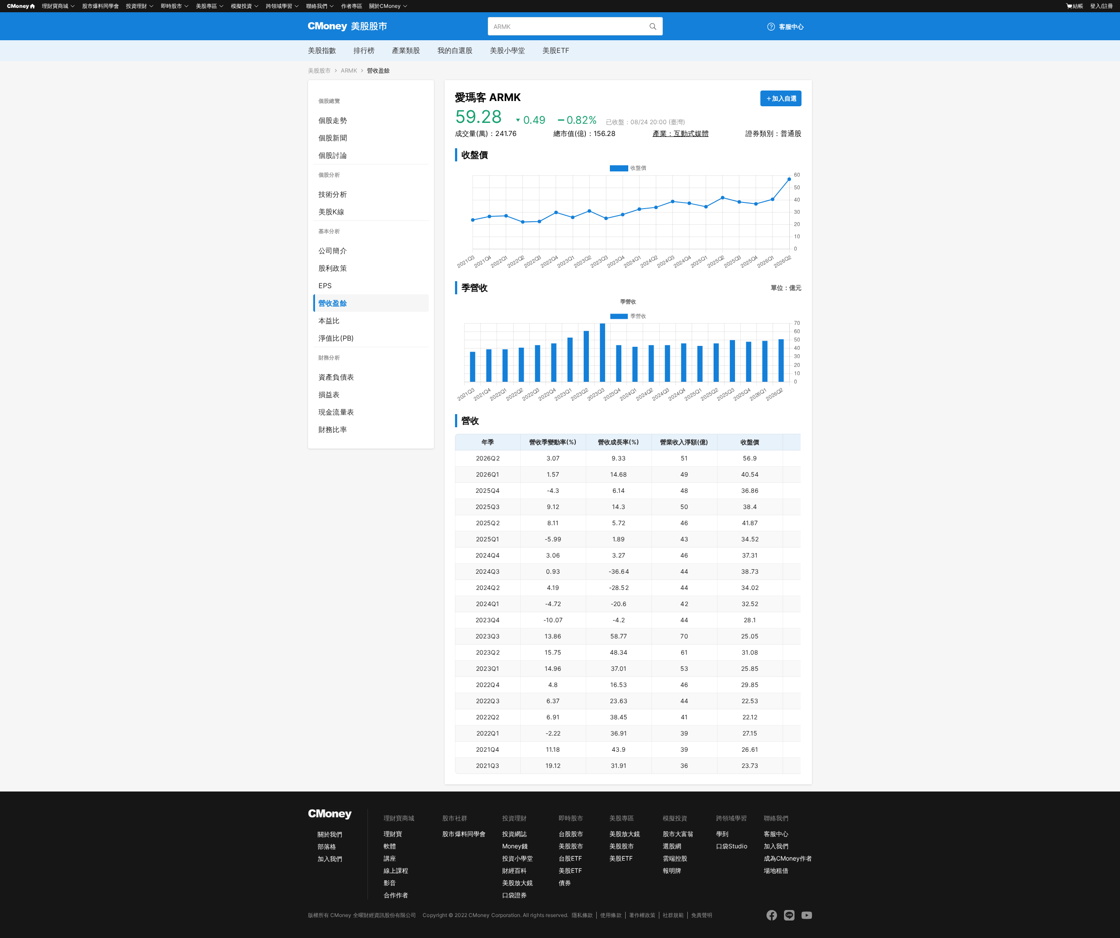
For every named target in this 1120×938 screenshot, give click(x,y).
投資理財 (136, 6)
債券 (565, 882)
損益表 (329, 394)
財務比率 (332, 429)
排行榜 (364, 50)
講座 (390, 858)
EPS (325, 285)
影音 (390, 882)
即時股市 (171, 6)
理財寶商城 (55, 6)
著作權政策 (642, 915)
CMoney (18, 6)
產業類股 (406, 50)
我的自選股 (455, 50)
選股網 (672, 846)
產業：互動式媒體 (681, 133)
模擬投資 (241, 6)
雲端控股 (675, 858)
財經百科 (514, 870)
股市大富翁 (678, 833)
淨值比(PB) (336, 338)
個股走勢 (332, 120)
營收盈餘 (378, 70)
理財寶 (393, 833)
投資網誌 (514, 833)
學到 (722, 833)
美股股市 (319, 70)
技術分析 (332, 194)
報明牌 (672, 870)
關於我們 (330, 834)
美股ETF (555, 50)
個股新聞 (332, 137)
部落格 (327, 846)
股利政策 (332, 268)
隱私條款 (582, 915)
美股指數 (322, 50)
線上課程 (396, 870)
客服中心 (776, 833)
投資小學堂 (517, 858)
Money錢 (515, 846)
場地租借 (776, 870)
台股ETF (570, 858)
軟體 (390, 846)
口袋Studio (731, 846)
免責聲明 (701, 915)
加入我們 (330, 858)
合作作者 (396, 895)
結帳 (1078, 6)
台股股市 (571, 833)
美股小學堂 (507, 50)
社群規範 (673, 915)
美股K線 (331, 211)
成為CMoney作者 (788, 858)
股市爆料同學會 (100, 6)
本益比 (329, 320)
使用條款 (610, 915)
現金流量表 (336, 412)
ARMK (349, 70)
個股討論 (332, 155)
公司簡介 (332, 250)
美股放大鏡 (517, 882)
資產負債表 (336, 377)
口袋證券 (514, 895)
